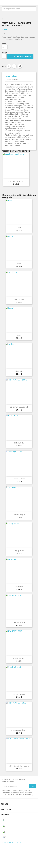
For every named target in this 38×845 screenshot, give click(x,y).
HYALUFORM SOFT (19, 658)
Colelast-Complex (19, 515)
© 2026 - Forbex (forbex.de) (12, 842)
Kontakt (5, 815)
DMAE (19, 228)
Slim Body (19, 371)
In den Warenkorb (20, 56)
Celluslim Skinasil (19, 694)
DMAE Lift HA (19, 443)
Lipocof (19, 335)
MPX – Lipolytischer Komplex (19, 766)
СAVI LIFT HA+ (19, 299)
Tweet (14, 66)
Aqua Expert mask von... (16, 181)
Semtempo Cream (19, 479)
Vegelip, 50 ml (19, 551)
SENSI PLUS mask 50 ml (19, 730)
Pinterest (20, 66)
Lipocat (19, 263)
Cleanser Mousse (19, 622)
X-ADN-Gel (19, 586)
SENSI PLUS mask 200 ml (19, 407)
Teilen (9, 66)
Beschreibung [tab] (11, 76)
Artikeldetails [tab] (12, 80)
